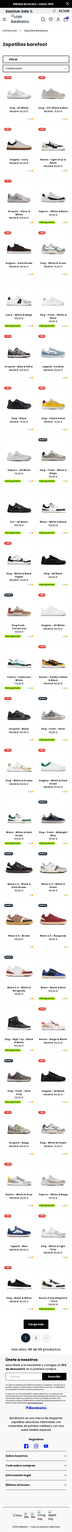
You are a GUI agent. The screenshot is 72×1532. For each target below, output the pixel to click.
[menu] (5, 19)
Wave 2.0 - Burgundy (53, 935)
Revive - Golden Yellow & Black (53, 678)
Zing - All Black (53, 573)
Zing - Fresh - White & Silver (53, 316)
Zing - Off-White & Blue (53, 107)
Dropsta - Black (19, 728)
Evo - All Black (19, 521)
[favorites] (50, 19)
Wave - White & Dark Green (19, 834)
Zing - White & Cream (19, 780)
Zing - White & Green (53, 263)
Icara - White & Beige (19, 314)
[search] (43, 19)
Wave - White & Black (53, 521)
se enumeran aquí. (35, 1403)
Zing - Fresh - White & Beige (53, 471)
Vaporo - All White (19, 470)
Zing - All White (18, 107)
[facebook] (26, 1446)
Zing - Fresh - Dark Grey (19, 1092)
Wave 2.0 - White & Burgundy (19, 989)
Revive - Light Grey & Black (53, 161)
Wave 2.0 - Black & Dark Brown (19, 885)
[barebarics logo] (25, 19)
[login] (58, 19)
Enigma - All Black (53, 1091)
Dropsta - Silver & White (19, 213)
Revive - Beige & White (53, 1039)
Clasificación (14, 68)
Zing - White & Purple (53, 1142)
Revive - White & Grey (19, 1194)
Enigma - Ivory (19, 159)
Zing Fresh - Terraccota (19, 627)
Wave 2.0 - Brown (19, 935)
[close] (67, 4)
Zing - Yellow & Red (53, 418)
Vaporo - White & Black (53, 211)
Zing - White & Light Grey (53, 1248)
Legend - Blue (19, 1246)
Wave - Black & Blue (53, 987)
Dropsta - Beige (19, 1142)
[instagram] (36, 1446)
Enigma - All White (53, 625)
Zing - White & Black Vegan (19, 575)
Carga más (36, 1324)
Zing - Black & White (19, 1298)
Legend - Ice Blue (53, 366)
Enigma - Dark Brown (19, 263)
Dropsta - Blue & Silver (19, 366)
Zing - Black (18, 418)
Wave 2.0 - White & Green (53, 885)
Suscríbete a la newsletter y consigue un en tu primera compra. (36, 1367)
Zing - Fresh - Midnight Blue (53, 834)
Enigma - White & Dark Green (53, 782)
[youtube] (46, 1446)
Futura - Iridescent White (19, 678)
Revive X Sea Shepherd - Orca (53, 1299)
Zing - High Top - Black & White (19, 1041)
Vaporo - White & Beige (53, 1194)
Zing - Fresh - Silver (53, 728)
